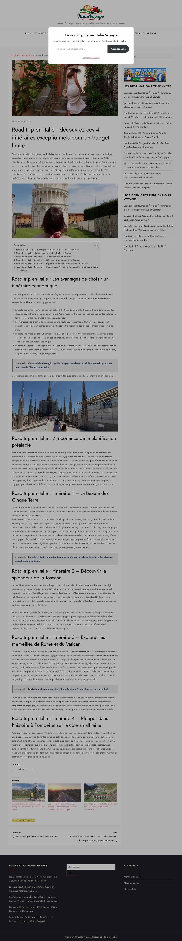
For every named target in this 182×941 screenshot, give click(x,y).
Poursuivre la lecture (91, 57)
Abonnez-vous (118, 48)
